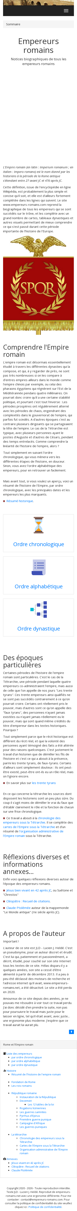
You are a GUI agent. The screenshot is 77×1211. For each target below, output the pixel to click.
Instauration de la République (38, 1097)
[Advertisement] (38, 115)
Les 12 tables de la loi (41, 1104)
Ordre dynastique (38, 628)
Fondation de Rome (23, 1082)
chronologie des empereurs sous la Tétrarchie (32, 820)
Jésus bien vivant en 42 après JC (28, 890)
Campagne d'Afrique (32, 1123)
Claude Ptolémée (18, 908)
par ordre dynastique (24, 1065)
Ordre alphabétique (39, 586)
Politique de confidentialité (45, 1207)
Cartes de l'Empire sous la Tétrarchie (42, 1145)
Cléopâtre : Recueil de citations (28, 901)
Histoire (11, 1071)
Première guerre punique (35, 1119)
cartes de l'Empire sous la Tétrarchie (29, 827)
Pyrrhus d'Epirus (30, 1116)
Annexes (12, 1159)
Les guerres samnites (33, 1112)
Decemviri (26, 1101)
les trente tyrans (44, 783)
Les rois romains (21, 1086)
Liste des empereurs (19, 1053)
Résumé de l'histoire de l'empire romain (36, 1074)
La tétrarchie (19, 1134)
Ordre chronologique (38, 544)
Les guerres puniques (33, 1127)
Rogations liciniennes (33, 1108)
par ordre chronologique (26, 1057)
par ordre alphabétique (25, 1061)
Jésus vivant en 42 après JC (27, 1163)
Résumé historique (19, 501)
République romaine (24, 1093)
